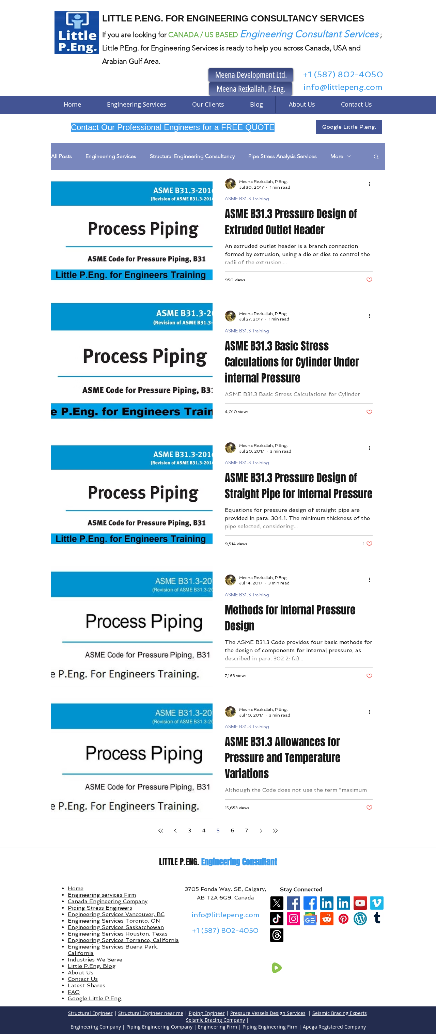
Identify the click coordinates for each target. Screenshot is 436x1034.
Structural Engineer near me (150, 1013)
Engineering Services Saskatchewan (116, 927)
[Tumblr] (377, 918)
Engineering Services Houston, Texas (118, 933)
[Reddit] (326, 918)
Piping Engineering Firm (270, 1026)
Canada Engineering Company (107, 901)
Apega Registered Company (334, 1026)
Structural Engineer (90, 1013)
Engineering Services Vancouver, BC (116, 914)
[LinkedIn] (326, 903)
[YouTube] (360, 903)
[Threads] (276, 935)
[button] (376, 157)
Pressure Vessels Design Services (268, 1013)
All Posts (61, 156)
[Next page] (261, 831)
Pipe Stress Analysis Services (282, 156)
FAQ (74, 992)
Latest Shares (86, 985)
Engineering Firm (217, 1026)
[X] (276, 903)
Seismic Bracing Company (215, 1020)
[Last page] (275, 831)
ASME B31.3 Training (247, 199)
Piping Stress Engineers (100, 908)
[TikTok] (276, 918)
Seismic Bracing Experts (339, 1013)
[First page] (161, 831)
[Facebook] (293, 903)
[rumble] (276, 967)
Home (75, 888)
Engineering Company (96, 1026)
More (336, 156)
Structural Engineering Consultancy (192, 156)
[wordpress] (360, 918)
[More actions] (372, 184)
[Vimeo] (377, 903)
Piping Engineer (207, 1013)
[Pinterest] (343, 918)
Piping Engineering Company (159, 1026)
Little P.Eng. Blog (91, 966)
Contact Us (83, 979)
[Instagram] (293, 918)
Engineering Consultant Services (309, 34)
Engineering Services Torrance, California (123, 940)
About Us (80, 972)
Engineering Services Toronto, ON (114, 921)
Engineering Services (110, 156)
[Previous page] (175, 831)
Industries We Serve (95, 959)
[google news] (310, 918)
